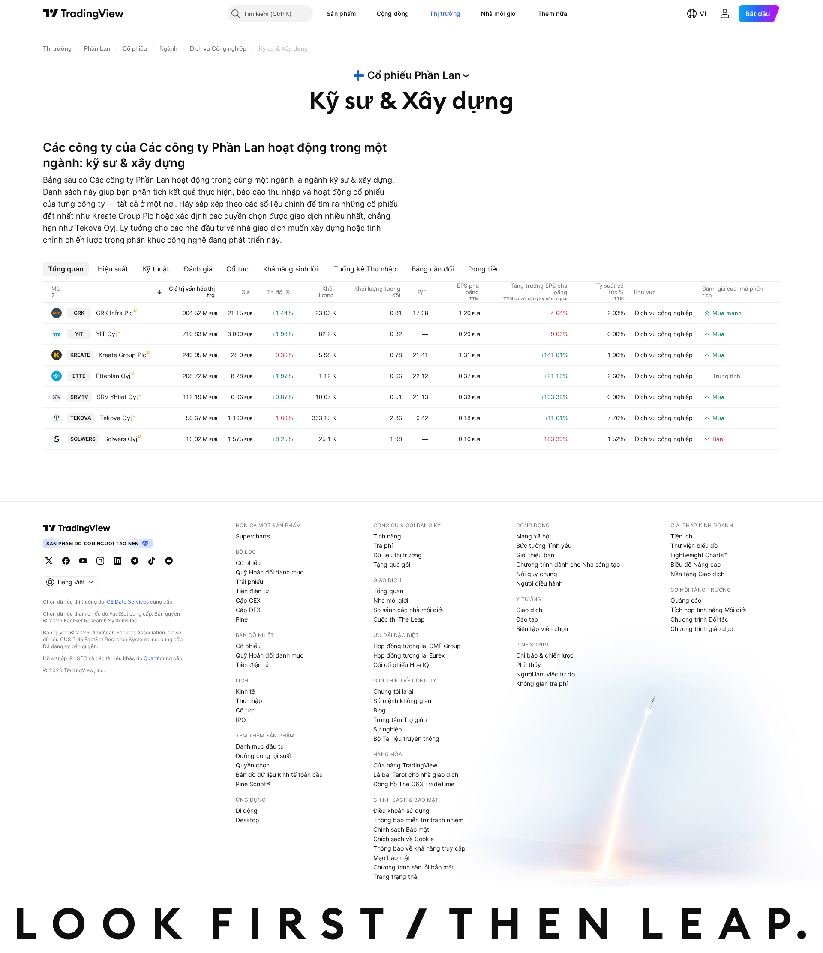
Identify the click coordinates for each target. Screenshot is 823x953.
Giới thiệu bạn (535, 555)
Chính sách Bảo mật (401, 829)
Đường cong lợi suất (264, 755)
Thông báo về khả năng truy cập (419, 848)
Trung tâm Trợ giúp (400, 719)
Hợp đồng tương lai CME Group (417, 645)
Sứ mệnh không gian (402, 700)
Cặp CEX (248, 600)
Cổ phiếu (248, 562)
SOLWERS (83, 439)
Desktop (247, 820)
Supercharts (253, 536)
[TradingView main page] (77, 528)
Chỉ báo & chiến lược (545, 655)
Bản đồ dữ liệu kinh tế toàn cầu (279, 774)
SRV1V (79, 397)
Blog (379, 710)
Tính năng (387, 536)
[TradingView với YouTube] (83, 561)
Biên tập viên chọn (542, 628)
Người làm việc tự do (545, 674)
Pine (242, 619)
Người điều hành (539, 583)
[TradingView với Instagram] (100, 561)
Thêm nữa (552, 13)
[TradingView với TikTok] (152, 561)
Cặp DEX (248, 609)
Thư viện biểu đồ (694, 545)
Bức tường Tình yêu (543, 545)
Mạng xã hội (533, 536)
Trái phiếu (249, 581)
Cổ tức (245, 710)
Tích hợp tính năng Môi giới (708, 609)
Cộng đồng (393, 13)
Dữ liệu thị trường (397, 555)
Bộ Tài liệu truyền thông (406, 738)
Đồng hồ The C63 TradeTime (413, 784)
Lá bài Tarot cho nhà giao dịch (415, 774)
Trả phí (383, 545)
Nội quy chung (536, 573)
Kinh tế (245, 691)
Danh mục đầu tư (260, 746)
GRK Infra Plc (114, 312)
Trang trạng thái (395, 876)
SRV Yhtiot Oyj (117, 396)
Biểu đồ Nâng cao (695, 564)
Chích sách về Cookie (403, 838)
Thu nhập (249, 700)
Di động (247, 810)
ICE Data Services (127, 601)
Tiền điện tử (252, 591)
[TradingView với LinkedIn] (117, 561)
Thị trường (445, 13)
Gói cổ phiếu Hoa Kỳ (401, 664)
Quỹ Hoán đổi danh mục (269, 572)
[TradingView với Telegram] (135, 561)
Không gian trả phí (542, 683)
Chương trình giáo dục (701, 628)
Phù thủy (528, 664)
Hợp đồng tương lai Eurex (409, 655)
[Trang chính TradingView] (83, 14)
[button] (362, 13)
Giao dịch (529, 609)
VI (703, 13)
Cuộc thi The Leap (399, 619)
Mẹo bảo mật (391, 857)
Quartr (151, 658)
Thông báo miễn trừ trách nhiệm (418, 820)
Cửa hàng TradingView (405, 765)
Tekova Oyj (116, 417)
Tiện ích (681, 536)
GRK (79, 313)
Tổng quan (388, 591)
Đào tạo (527, 619)
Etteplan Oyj (113, 375)
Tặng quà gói (391, 564)
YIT (79, 334)
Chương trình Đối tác (699, 619)
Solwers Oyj (120, 438)
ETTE (78, 376)
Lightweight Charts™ (698, 555)
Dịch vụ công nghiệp (664, 312)
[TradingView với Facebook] (66, 561)
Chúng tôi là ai (393, 691)
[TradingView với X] (49, 561)
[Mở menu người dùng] (724, 13)
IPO (241, 719)
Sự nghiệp (387, 729)
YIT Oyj (106, 333)
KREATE (80, 355)
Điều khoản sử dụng (401, 810)
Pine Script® (253, 784)
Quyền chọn (253, 765)
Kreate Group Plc (122, 354)
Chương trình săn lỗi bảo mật (413, 867)
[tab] (66, 269)
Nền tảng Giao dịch (697, 573)
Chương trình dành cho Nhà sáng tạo (568, 564)
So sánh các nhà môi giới (408, 609)
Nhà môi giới (499, 13)
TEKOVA (80, 418)
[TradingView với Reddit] (169, 561)
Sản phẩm (341, 13)
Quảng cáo (685, 600)
